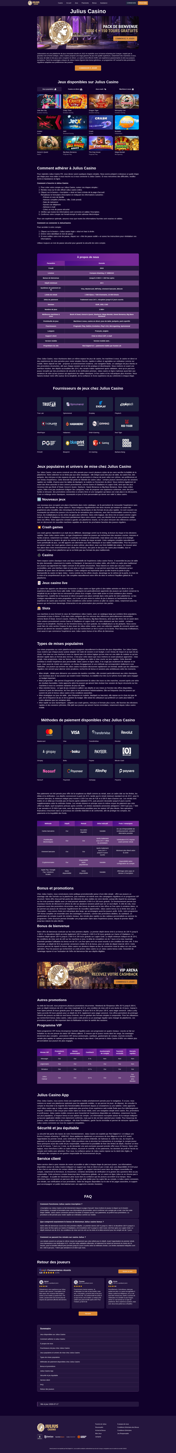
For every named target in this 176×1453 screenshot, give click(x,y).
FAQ (41, 1385)
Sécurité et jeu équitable (49, 1375)
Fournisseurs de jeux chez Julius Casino (55, 1348)
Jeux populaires (48, 89)
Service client (45, 1380)
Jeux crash (99, 89)
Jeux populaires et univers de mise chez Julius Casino (60, 1353)
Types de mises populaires (50, 1357)
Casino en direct (73, 89)
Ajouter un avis (127, 1271)
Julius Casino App (46, 1371)
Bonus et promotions (47, 1366)
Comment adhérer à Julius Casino (52, 1339)
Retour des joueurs (47, 1389)
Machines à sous (125, 89)
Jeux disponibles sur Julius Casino (52, 1334)
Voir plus (88, 1313)
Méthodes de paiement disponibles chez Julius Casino (60, 1362)
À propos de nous (46, 1344)
